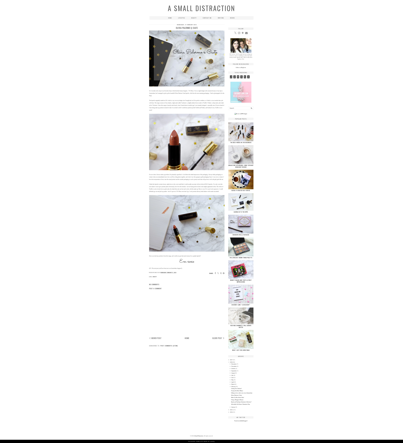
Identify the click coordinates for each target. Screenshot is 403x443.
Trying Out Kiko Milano (237, 390)
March (233, 384)
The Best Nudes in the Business (240, 142)
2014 (231, 412)
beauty (155, 276)
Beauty (193, 18)
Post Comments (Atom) (169, 346)
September (234, 370)
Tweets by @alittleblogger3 (240, 420)
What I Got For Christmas (241, 350)
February (233, 386)
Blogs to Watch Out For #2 (241, 190)
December (233, 364)
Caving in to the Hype (241, 212)
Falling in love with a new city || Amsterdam (241, 393)
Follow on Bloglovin (241, 67)
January (233, 407)
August (233, 373)
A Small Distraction (201, 8)
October (233, 368)
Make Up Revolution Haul (237, 397)
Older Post (217, 338)
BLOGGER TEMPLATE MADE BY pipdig (201, 441)
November (234, 366)
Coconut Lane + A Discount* (241, 305)
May (232, 379)
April (232, 382)
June (232, 377)
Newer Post (156, 338)
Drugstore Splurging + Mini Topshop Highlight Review (240, 166)
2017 (231, 359)
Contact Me (207, 18)
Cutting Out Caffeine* (236, 388)
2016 (231, 362)
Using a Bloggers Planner (237, 399)
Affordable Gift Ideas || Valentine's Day (240, 404)
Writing (221, 18)
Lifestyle (181, 18)
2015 (231, 409)
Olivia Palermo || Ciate (236, 395)
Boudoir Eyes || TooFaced (241, 235)
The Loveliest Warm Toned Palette (241, 257)
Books (232, 18)
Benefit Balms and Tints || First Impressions (241, 281)
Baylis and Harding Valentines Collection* (241, 402)
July (232, 375)
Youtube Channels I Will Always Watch (240, 326)
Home (170, 18)
